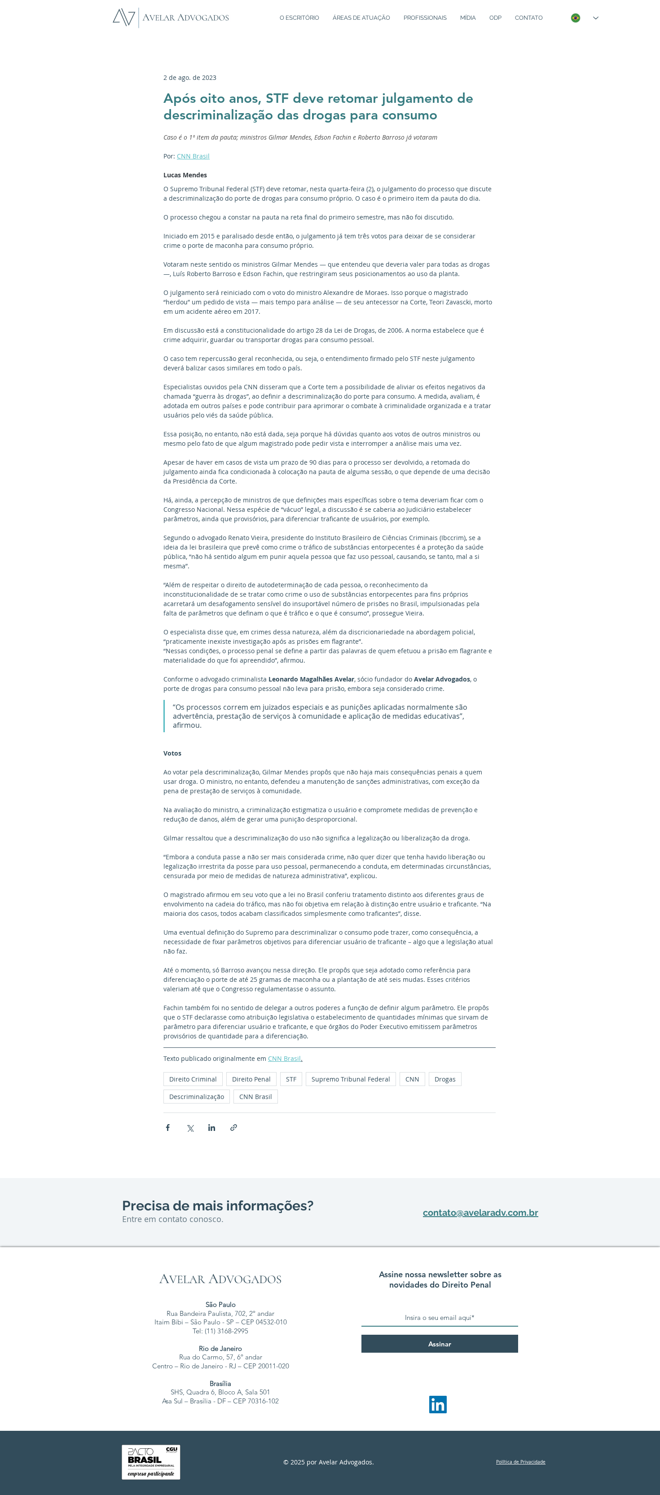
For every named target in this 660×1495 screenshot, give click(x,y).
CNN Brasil (255, 1096)
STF (291, 1079)
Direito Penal (251, 1079)
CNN (412, 1079)
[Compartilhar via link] (233, 1127)
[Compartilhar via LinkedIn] (211, 1127)
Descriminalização (196, 1096)
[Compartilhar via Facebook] (167, 1127)
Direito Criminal (193, 1079)
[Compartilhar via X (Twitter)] (189, 1127)
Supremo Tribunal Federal (351, 1079)
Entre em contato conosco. (173, 1219)
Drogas (445, 1079)
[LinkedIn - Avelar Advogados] (438, 1404)
